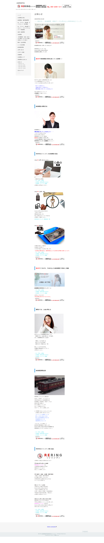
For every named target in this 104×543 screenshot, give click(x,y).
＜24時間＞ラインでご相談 (41, 183)
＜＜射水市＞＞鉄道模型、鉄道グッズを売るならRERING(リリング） (59, 21)
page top (85, 531)
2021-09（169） (22, 65)
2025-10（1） (21, 63)
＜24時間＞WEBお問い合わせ (41, 182)
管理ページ (56, 535)
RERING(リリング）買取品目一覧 (42, 219)
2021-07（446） (22, 68)
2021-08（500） (22, 66)
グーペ (52, 535)
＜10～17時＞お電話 (39, 180)
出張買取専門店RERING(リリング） (49, 533)
